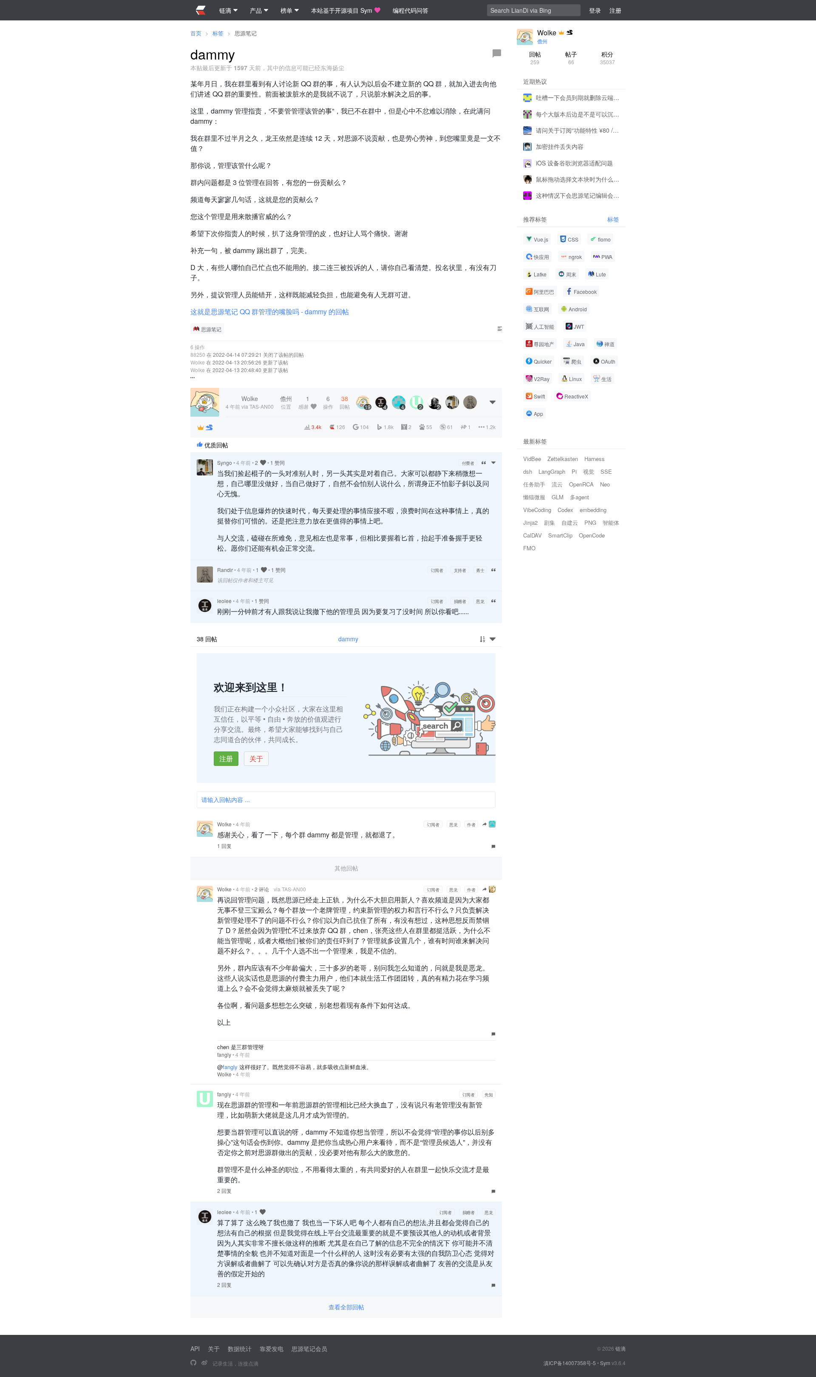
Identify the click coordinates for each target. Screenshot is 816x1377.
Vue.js (541, 239)
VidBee (532, 459)
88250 (197, 354)
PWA (606, 256)
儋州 (542, 41)
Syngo (224, 462)
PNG (590, 522)
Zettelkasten (562, 459)
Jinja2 (530, 522)
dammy (348, 638)
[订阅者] (200, 427)
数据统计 (240, 1348)
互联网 (541, 309)
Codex (565, 510)
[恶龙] (209, 427)
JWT (579, 326)
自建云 (569, 522)
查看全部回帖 (346, 1307)
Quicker (543, 361)
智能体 (611, 522)
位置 (286, 402)
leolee (224, 600)
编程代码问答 (410, 10)
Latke (540, 274)
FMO (529, 548)
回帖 (535, 57)
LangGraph (551, 471)
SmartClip (560, 535)
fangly (224, 1054)
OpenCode (592, 535)
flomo (604, 239)
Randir (225, 569)
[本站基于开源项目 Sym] (193, 1363)
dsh (527, 471)
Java (579, 343)
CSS (573, 239)
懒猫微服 (534, 497)
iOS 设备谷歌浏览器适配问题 (574, 162)
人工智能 (544, 326)
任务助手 (534, 484)
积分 (607, 57)
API (195, 1348)
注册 (226, 758)
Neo (605, 484)
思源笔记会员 (309, 1348)
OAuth (608, 361)
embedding (593, 510)
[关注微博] (204, 1363)
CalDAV (532, 535)
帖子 (571, 57)
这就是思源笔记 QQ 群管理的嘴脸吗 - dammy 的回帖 (269, 311)
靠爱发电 (271, 1348)
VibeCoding (537, 510)
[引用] (484, 463)
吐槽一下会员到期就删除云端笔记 (577, 97)
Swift (539, 396)
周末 (571, 274)
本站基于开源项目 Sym (341, 10)
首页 (195, 33)
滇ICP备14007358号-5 (570, 1362)
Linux (575, 378)
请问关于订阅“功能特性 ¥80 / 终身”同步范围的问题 (577, 130)
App (538, 413)
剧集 (549, 522)
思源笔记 (246, 33)
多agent (579, 497)
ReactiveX (576, 396)
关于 (256, 758)
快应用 (541, 256)
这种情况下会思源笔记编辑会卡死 (577, 195)
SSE (606, 471)
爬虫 (576, 361)
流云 (557, 484)
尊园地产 (544, 343)
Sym (605, 1362)
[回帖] (497, 53)
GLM (558, 497)
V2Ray (542, 378)
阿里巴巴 (544, 291)
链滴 (620, 1348)
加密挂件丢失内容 (560, 146)
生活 (606, 378)
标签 (218, 33)
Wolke (197, 362)
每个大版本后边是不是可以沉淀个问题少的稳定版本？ (577, 113)
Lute (601, 274)
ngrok (575, 256)
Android (578, 309)
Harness (594, 459)
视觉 (588, 471)
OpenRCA (581, 484)
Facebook (585, 291)
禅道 (609, 343)
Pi (574, 471)
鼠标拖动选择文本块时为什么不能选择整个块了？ (577, 179)
